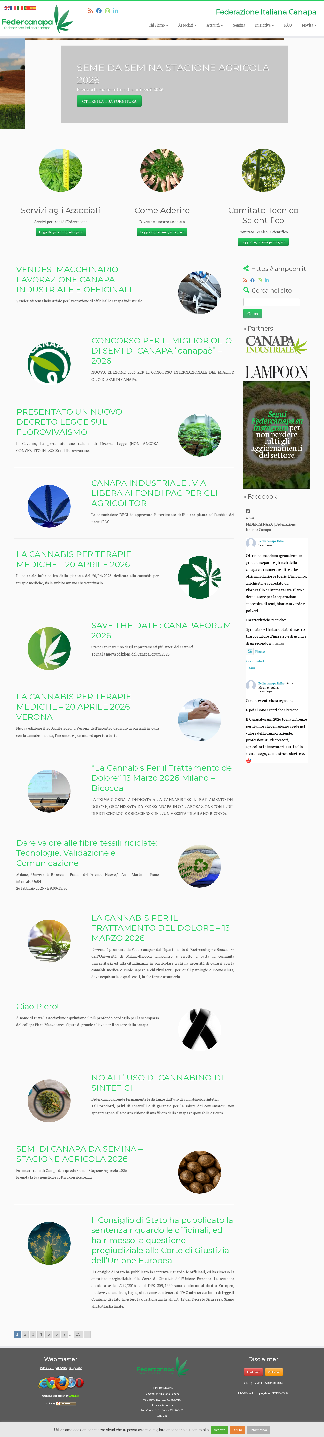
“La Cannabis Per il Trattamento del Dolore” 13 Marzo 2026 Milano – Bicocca (162, 778)
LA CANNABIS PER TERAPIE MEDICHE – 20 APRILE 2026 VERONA (73, 707)
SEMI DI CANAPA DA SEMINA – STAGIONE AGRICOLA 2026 (79, 1154)
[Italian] (20, 7)
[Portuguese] (27, 7)
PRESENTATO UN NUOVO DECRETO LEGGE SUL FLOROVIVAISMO (69, 422)
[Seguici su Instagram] (109, 10)
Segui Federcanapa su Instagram (277, 420)
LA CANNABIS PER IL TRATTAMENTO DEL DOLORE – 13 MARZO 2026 (160, 928)
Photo (260, 651)
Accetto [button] (219, 1430)
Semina (239, 25)
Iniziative (263, 25)
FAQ (288, 25)
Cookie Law (274, 1372)
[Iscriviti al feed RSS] (92, 10)
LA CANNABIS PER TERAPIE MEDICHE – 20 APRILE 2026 (73, 559)
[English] (7, 7)
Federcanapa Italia (271, 541)
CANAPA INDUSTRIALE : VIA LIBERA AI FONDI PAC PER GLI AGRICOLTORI (154, 493)
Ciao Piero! (37, 1006)
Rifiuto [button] (237, 1430)
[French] (13, 7)
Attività (213, 25)
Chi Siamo (157, 25)
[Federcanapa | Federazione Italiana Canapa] (37, 18)
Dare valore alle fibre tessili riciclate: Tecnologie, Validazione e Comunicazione (87, 853)
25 (78, 1334)
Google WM (75, 1368)
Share (252, 667)
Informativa (258, 1430)
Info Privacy (253, 1372)
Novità (308, 25)
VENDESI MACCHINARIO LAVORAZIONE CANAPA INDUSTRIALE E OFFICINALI (74, 279)
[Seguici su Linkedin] (117, 10)
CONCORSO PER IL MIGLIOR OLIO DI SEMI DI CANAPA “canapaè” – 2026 (161, 351)
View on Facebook (255, 661)
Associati (186, 25)
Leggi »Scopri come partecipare (61, 232)
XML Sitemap (47, 1368)
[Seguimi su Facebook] (100, 10)
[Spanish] (33, 7)
